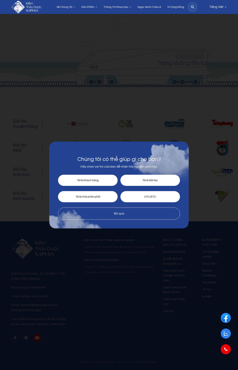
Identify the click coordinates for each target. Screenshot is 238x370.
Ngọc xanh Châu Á (149, 7)
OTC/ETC (150, 196)
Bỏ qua (119, 213)
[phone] (226, 349)
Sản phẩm (87, 7)
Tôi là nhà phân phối (88, 196)
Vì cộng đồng (175, 7)
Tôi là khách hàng (88, 180)
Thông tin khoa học (115, 7)
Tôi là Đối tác (150, 180)
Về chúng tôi (64, 7)
